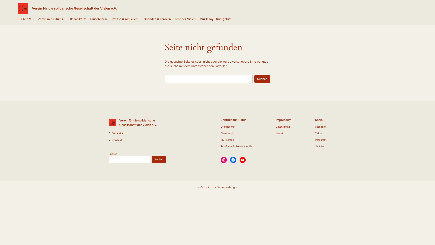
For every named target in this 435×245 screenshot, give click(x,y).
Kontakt (117, 140)
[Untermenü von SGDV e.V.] (33, 19)
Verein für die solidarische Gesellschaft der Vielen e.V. (74, 8)
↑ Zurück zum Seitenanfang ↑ (217, 187)
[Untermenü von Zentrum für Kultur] (65, 19)
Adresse (117, 132)
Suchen (262, 79)
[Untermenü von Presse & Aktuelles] (139, 19)
